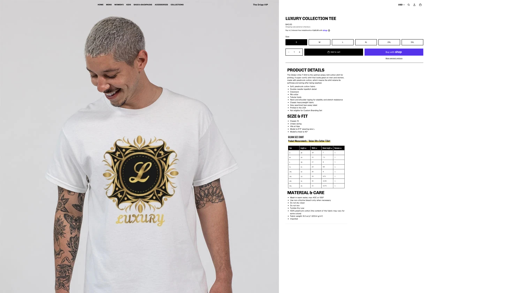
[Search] (409, 5)
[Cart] (420, 5)
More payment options (394, 58)
